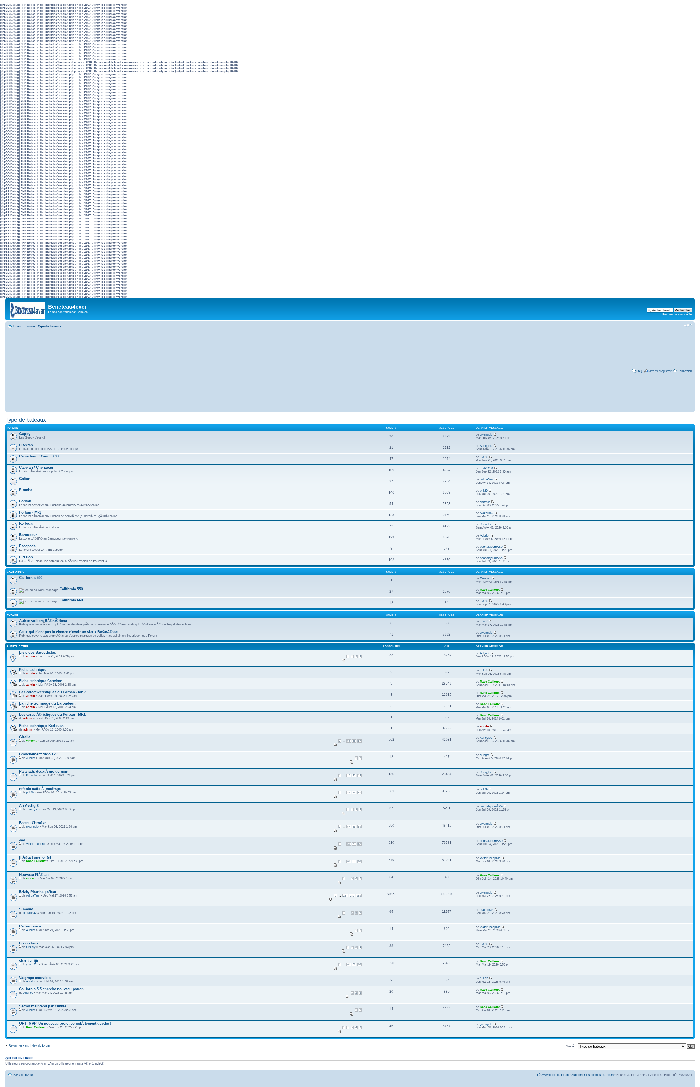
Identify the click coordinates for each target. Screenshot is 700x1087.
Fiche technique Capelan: (40, 681)
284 (345, 895)
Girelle (24, 737)
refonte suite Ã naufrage (40, 789)
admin (30, 656)
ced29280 (486, 468)
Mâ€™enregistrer (660, 371)
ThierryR (32, 809)
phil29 (484, 490)
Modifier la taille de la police (688, 325)
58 (354, 826)
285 (352, 895)
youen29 (31, 964)
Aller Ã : (570, 1046)
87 (359, 792)
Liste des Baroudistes (37, 652)
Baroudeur (28, 535)
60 (348, 844)
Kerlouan (26, 523)
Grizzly (31, 947)
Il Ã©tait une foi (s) (35, 857)
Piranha (25, 490)
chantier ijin (29, 960)
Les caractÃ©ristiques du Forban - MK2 (52, 692)
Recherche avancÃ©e (677, 314)
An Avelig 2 (29, 806)
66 (348, 861)
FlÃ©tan (26, 445)
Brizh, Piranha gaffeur (37, 892)
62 (359, 844)
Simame (26, 909)
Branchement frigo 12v (38, 754)
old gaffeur (487, 479)
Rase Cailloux (490, 589)
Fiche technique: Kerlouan (41, 726)
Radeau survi (30, 926)
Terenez (485, 578)
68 (359, 861)
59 (359, 826)
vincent (31, 740)
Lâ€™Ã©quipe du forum (553, 1074)
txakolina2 (486, 513)
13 (354, 775)
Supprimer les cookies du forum (592, 1074)
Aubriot (484, 535)
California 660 (71, 600)
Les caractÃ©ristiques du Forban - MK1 (52, 714)
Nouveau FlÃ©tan (34, 875)
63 (359, 964)
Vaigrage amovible (35, 978)
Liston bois (28, 943)
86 (354, 792)
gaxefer (485, 501)
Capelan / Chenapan (36, 467)
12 (348, 775)
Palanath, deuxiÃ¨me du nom (43, 771)
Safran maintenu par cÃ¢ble (42, 1006)
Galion (24, 479)
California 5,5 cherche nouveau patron (51, 989)
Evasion (26, 557)
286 (359, 895)
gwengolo (486, 434)
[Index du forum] (27, 309)
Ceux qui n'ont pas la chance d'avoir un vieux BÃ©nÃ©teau (69, 632)
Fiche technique (32, 670)
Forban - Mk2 (30, 512)
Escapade (27, 546)
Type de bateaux (49, 326)
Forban (25, 501)
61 (354, 844)
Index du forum (24, 326)
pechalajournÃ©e (491, 546)
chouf (483, 621)
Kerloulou (486, 445)
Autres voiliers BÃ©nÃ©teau (43, 621)
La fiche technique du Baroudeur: (47, 703)
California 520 (30, 578)
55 (348, 741)
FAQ (639, 371)
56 (354, 741)
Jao (22, 840)
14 (359, 775)
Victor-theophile (36, 843)
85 (348, 792)
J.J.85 (484, 457)
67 (354, 861)
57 (359, 741)
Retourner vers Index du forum (29, 1045)
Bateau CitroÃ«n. (33, 823)
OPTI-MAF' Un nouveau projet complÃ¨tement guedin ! (65, 1023)
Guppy (24, 434)
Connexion (685, 371)
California (15, 571)
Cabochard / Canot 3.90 (39, 456)
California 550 (71, 589)
